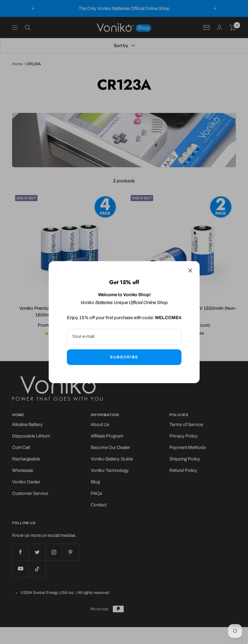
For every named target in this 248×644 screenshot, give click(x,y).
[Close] (190, 270)
